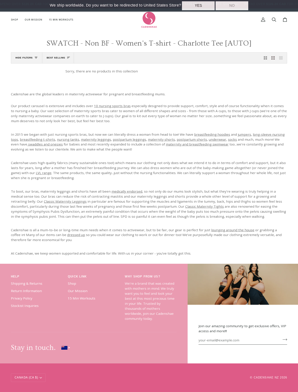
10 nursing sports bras (112, 106)
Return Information (26, 291)
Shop (72, 283)
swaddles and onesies (45, 144)
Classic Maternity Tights (204, 206)
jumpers (244, 134)
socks (232, 139)
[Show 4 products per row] (282, 58)
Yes (198, 5)
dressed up (76, 235)
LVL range (43, 173)
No (232, 5)
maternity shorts (161, 139)
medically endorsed (126, 191)
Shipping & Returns (26, 283)
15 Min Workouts (81, 298)
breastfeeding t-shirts (37, 139)
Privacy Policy (21, 298)
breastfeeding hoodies (212, 134)
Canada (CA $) (26, 377)
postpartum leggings (129, 139)
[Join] (283, 339)
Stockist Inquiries (25, 305)
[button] (16, 20)
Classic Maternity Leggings (65, 201)
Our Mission (77, 291)
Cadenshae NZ (266, 377)
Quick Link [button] (77, 276)
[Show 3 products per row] (273, 58)
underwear (217, 139)
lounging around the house (232, 230)
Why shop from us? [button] (142, 276)
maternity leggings (96, 139)
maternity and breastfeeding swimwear (197, 144)
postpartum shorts (192, 139)
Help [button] (15, 276)
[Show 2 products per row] (265, 58)
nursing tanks (68, 139)
